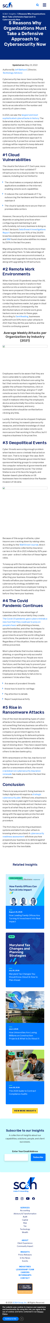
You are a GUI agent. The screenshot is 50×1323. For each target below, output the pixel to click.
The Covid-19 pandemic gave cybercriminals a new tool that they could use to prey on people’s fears (25, 622)
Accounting (25, 1210)
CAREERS (25, 1272)
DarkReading (22, 316)
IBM (9, 239)
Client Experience (25, 1243)
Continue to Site (10, 1319)
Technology (25, 1229)
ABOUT (25, 1240)
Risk (25, 1223)
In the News (25, 1258)
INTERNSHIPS (25, 1275)
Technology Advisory (12, 73)
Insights (12, 14)
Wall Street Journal (28, 545)
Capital (25, 1220)
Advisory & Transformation (25, 1214)
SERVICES (25, 1208)
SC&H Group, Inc (20, 1302)
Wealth (25, 1232)
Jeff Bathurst (21, 69)
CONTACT (25, 1278)
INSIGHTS (25, 1252)
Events (25, 1261)
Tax (25, 1226)
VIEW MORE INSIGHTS (25, 1111)
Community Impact (25, 1246)
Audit (25, 1217)
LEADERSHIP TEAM (25, 1269)
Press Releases (25, 1255)
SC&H (5, 14)
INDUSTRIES (25, 1266)
